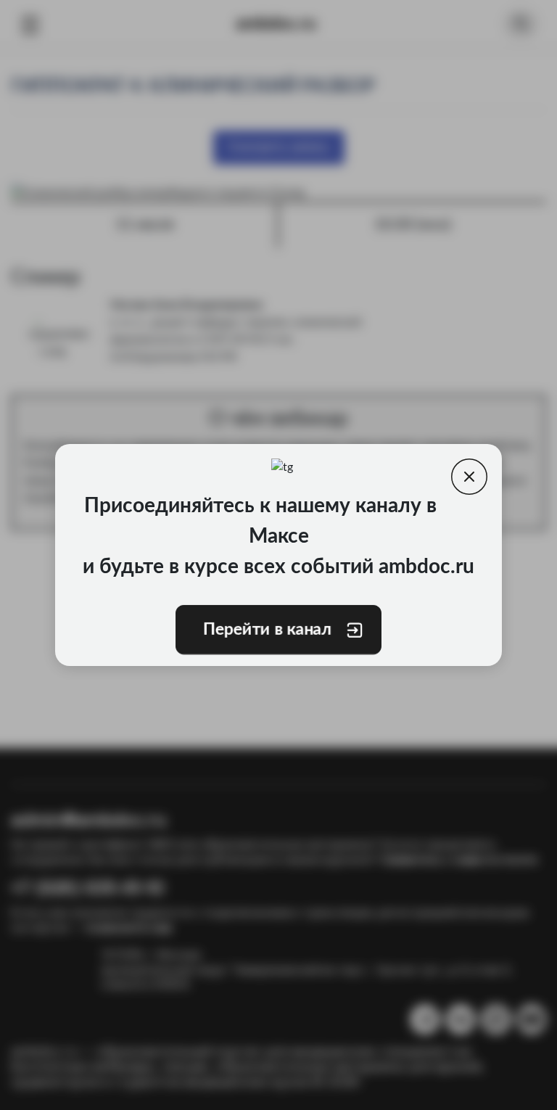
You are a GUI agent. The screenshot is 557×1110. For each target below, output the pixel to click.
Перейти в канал (268, 629)
